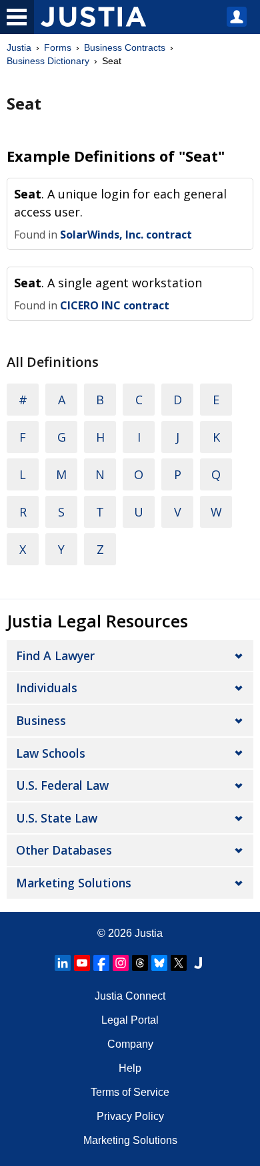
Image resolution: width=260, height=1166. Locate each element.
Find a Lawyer (55, 655)
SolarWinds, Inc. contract (126, 234)
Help (130, 1068)
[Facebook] (101, 963)
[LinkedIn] (63, 963)
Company (130, 1044)
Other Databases (64, 850)
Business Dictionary (48, 60)
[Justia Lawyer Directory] (198, 963)
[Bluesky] (159, 963)
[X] (179, 963)
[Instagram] (121, 963)
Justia (19, 47)
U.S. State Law (56, 818)
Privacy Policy (130, 1116)
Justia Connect (130, 996)
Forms (57, 47)
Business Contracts (124, 47)
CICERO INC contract (114, 305)
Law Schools (50, 753)
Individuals (46, 688)
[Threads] (140, 963)
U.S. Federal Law (62, 785)
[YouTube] (82, 963)
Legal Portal (130, 1020)
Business (41, 720)
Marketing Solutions (73, 883)
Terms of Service (130, 1092)
